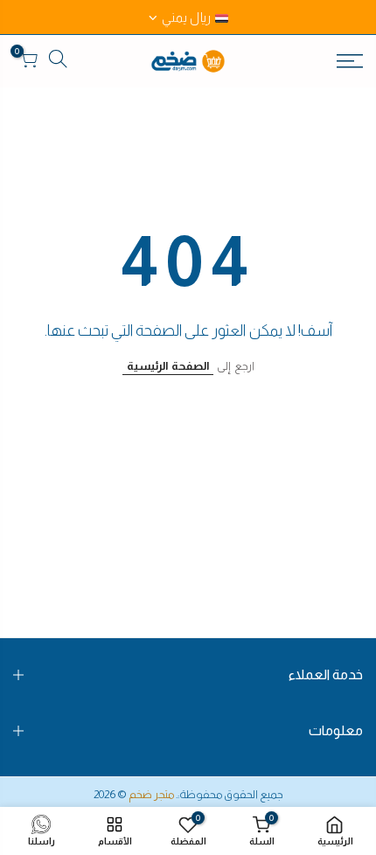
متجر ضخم (151, 794)
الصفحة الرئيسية (168, 365)
